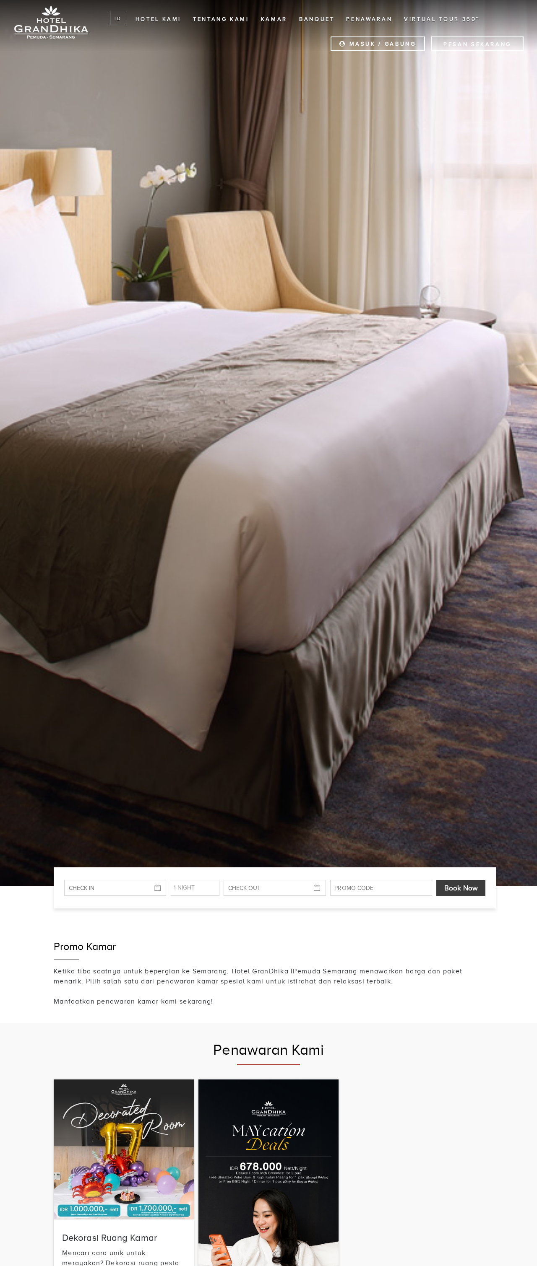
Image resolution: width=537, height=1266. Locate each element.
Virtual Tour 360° (442, 19)
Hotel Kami (158, 19)
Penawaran (369, 19)
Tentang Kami (221, 19)
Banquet (316, 19)
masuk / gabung (381, 44)
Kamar (274, 19)
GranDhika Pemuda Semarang (51, 21)
